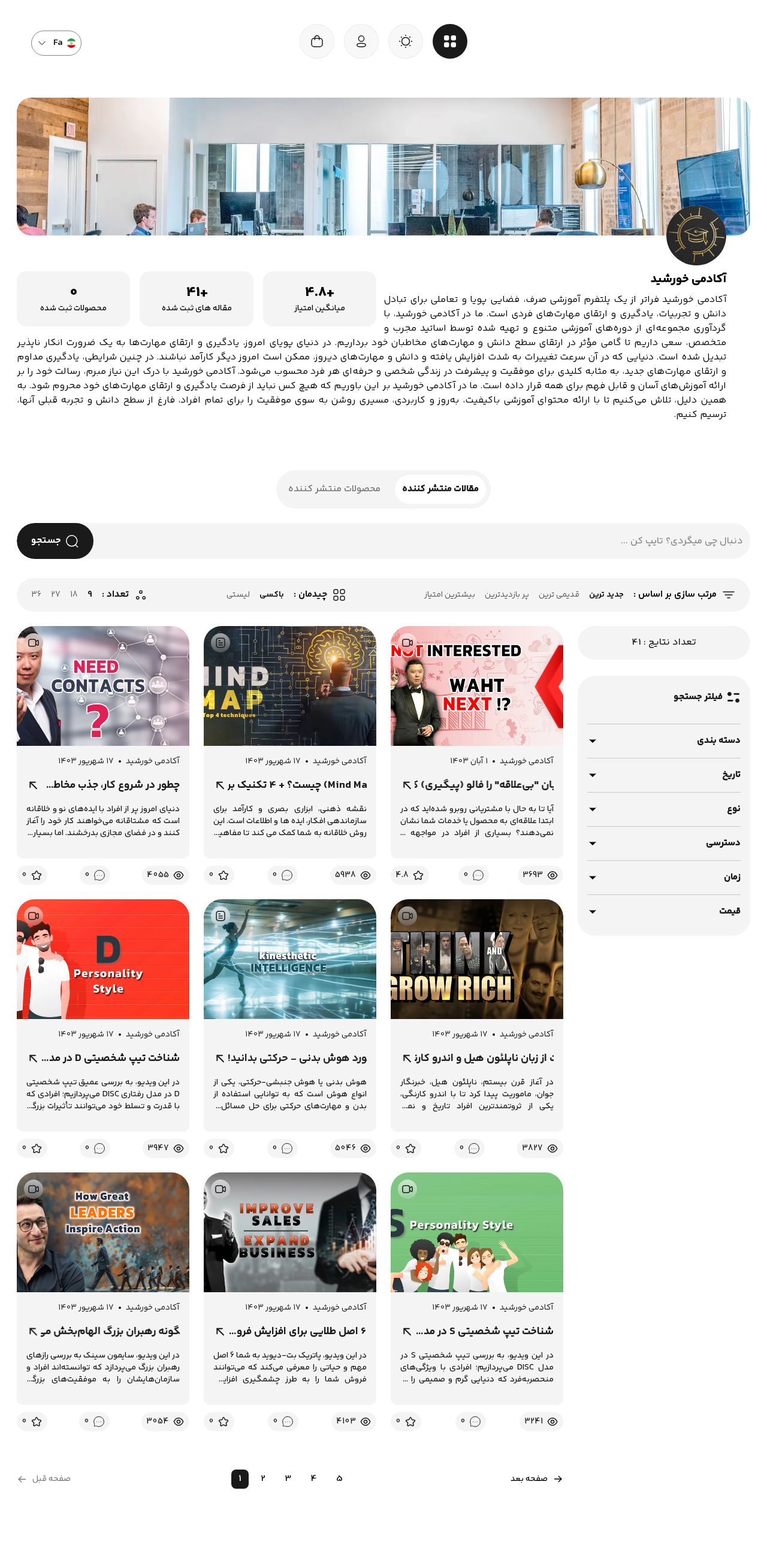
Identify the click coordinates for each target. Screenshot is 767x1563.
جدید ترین (606, 595)
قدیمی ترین (559, 595)
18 (74, 595)
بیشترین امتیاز (449, 595)
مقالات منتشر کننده (440, 489)
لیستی (238, 595)
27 (56, 595)
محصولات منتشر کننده (334, 489)
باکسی (271, 595)
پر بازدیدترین (507, 595)
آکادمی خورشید (527, 761)
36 (36, 595)
